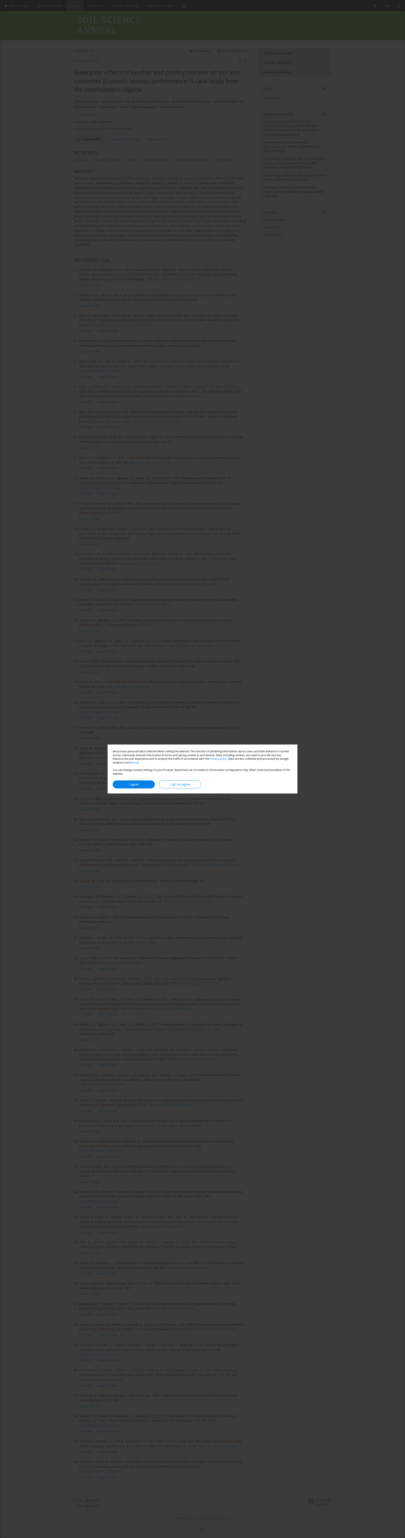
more (134, 762)
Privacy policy (218, 759)
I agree (134, 784)
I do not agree (180, 784)
